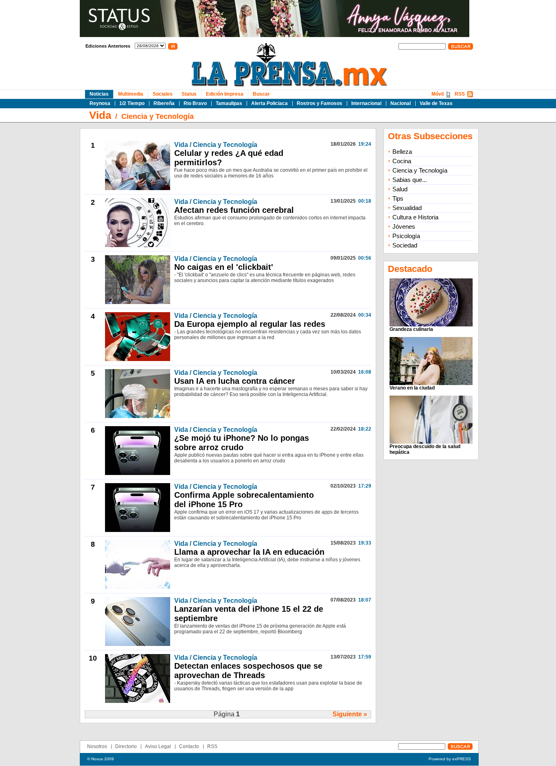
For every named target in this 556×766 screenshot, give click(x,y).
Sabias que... (409, 179)
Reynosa (100, 103)
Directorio (126, 746)
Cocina (401, 161)
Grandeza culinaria (411, 329)
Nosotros (97, 746)
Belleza (402, 151)
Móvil (437, 94)
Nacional (400, 103)
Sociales (163, 94)
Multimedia (130, 94)
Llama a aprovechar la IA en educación (249, 551)
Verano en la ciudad (412, 388)
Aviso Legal (158, 746)
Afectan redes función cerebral (234, 210)
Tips (397, 198)
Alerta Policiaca (269, 103)
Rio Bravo (195, 103)
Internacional (366, 103)
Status (189, 94)
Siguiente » (350, 714)
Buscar (261, 94)
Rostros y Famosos (319, 103)
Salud (399, 189)
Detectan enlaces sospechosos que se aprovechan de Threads (248, 670)
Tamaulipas (229, 103)
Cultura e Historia (415, 217)
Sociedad (404, 245)
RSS (460, 94)
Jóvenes (403, 226)
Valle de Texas (436, 103)
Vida (100, 115)
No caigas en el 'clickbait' (223, 267)
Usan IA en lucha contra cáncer (234, 380)
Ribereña (164, 103)
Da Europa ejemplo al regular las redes (249, 324)
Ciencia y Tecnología (157, 116)
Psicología (406, 235)
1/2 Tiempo (131, 103)
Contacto (189, 746)
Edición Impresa (224, 94)
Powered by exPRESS (450, 759)
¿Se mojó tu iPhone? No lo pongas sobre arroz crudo (241, 442)
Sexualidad (407, 207)
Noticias (99, 94)
